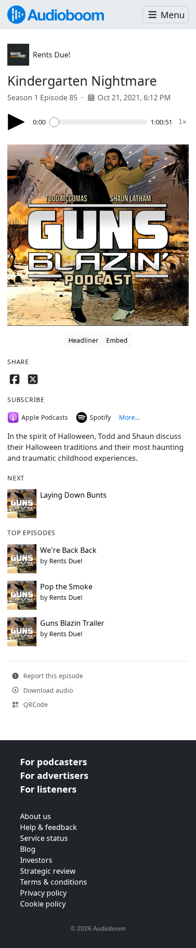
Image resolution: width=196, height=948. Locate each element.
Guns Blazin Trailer (72, 623)
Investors (36, 860)
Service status (44, 838)
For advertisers (54, 775)
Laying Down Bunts (73, 495)
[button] (166, 15)
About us (35, 816)
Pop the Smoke (66, 587)
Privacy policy (43, 893)
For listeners (48, 789)
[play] (16, 122)
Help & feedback (48, 827)
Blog (28, 849)
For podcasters (53, 762)
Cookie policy (43, 904)
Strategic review (48, 871)
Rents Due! (51, 55)
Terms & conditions (53, 882)
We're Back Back (68, 550)
